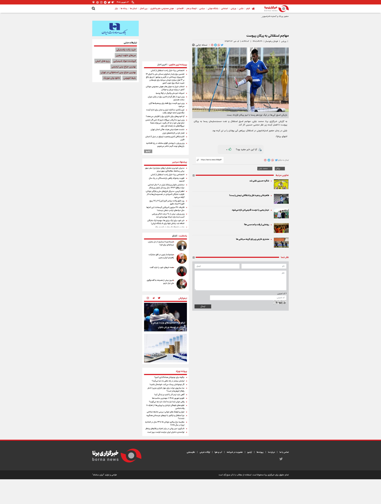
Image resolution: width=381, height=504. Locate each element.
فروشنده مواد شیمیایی (124, 61)
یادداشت (183, 236)
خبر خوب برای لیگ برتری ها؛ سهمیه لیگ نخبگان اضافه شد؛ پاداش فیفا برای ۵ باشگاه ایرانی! (165, 222)
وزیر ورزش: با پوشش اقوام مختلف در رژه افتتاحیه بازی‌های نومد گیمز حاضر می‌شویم (165, 145)
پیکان (278, 168)
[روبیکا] (113, 2)
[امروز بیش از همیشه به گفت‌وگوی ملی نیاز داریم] (182, 284)
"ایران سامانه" (98, 474)
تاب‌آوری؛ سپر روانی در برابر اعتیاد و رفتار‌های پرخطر (164, 428)
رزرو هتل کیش (103, 61)
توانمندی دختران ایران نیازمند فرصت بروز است (165, 432)
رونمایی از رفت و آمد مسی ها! (256, 224)
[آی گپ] (93, 2)
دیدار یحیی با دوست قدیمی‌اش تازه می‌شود (250, 210)
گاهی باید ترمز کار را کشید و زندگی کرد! (169, 394)
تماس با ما (284, 452)
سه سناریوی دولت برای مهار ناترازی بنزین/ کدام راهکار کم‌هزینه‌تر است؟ (166, 390)
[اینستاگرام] (101, 2)
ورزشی (283, 41)
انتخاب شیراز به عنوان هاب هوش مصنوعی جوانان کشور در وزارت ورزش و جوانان (165, 88)
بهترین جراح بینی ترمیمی (124, 67)
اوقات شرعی (205, 452)
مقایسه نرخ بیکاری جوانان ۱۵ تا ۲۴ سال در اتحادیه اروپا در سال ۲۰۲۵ (164, 424)
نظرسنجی (191, 452)
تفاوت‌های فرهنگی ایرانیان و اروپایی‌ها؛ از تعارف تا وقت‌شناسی (165, 407)
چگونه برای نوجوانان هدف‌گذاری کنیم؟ (169, 377)
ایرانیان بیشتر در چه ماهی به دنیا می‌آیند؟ (168, 380)
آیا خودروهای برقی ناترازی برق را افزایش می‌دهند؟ (165, 116)
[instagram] (148, 298)
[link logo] (276, 8)
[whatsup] (218, 45)
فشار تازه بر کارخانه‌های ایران (173, 133)
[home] (253, 8)
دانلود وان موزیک (111, 78)
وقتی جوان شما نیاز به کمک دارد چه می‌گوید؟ (166, 401)
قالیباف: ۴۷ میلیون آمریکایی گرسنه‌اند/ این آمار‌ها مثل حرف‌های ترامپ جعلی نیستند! (165, 209)
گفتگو (174, 236)
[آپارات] (97, 2)
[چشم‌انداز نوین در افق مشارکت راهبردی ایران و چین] (182, 258)
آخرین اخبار (162, 64)
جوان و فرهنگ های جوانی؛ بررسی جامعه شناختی (165, 411)
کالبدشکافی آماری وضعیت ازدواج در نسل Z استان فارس (164, 138)
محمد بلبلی (263, 168)
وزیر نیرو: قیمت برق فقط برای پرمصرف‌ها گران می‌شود (166, 105)
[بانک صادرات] (115, 28)
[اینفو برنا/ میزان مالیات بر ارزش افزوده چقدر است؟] (165, 348)
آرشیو (148, 151)
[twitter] (221, 45)
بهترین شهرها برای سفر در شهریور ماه (169, 227)
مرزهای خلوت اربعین (126, 55)
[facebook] (212, 45)
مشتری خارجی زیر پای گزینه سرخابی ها (252, 239)
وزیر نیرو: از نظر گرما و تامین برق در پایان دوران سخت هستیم (166, 98)
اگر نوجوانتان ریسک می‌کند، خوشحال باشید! (167, 384)
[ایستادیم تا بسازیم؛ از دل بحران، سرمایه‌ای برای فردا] (182, 245)
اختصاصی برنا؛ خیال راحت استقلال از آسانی (167, 70)
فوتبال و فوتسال (271, 41)
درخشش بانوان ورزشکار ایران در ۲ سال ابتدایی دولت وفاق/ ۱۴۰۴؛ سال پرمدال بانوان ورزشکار (166, 186)
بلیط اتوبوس (130, 78)
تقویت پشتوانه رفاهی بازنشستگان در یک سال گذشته (166, 180)
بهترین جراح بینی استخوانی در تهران (118, 72)
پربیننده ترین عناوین (178, 64)
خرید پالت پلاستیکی (126, 50)
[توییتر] (109, 2)
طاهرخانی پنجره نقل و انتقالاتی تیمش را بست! (249, 195)
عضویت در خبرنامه (235, 452)
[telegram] (215, 45)
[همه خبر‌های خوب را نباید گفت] (182, 271)
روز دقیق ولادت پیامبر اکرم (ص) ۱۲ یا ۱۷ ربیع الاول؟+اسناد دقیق (167, 202)
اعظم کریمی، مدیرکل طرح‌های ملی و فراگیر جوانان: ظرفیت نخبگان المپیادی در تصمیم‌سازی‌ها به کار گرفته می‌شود (165, 194)
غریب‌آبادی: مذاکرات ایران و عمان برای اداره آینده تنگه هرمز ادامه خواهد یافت (165, 111)
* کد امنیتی (281, 293)
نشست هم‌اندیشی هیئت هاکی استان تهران (167, 129)
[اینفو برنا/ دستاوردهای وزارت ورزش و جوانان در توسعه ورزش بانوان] (165, 317)
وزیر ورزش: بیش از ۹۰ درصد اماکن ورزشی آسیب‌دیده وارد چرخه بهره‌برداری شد (168, 215)
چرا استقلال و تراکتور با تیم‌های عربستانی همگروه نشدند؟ (165, 417)
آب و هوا (218, 452)
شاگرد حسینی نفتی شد (259, 180)
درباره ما (271, 452)
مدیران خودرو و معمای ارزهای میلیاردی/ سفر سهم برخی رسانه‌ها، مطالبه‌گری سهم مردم (164, 170)
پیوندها (260, 452)
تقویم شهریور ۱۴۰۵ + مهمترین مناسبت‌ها (168, 398)
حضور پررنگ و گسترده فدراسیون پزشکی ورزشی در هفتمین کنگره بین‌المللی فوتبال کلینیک (253, 16)
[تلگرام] (105, 2)
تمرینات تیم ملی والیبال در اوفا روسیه (170, 93)
